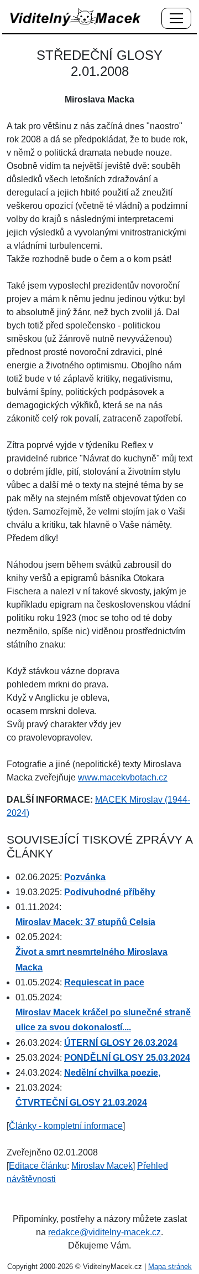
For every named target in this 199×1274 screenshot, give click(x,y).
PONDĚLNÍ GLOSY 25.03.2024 (127, 1057)
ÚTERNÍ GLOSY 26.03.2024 (120, 1042)
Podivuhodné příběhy (109, 892)
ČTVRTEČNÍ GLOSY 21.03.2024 (81, 1102)
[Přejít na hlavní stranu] (75, 17)
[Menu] (176, 18)
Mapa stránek (170, 1266)
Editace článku (38, 1165)
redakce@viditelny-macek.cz (104, 1232)
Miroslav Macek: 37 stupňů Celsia (85, 922)
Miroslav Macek (102, 1165)
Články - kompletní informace (66, 1126)
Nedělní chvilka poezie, (112, 1072)
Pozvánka (85, 877)
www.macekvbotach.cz (122, 777)
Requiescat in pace (104, 982)
